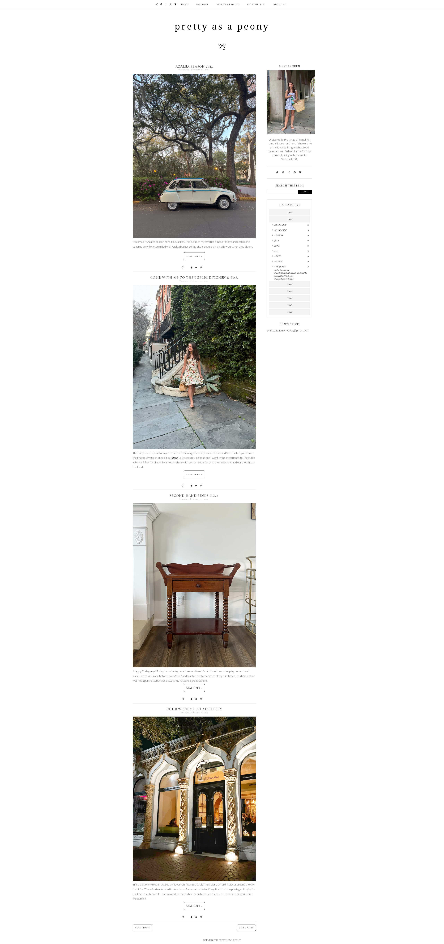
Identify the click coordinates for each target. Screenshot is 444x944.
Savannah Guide (228, 4)
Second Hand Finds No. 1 (194, 496)
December (280, 224)
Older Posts (246, 928)
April (277, 256)
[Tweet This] (195, 267)
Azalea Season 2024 (194, 66)
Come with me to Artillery (194, 709)
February (280, 266)
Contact (203, 4)
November (280, 230)
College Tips (256, 4)
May (276, 250)
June (277, 245)
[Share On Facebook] (190, 267)
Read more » (194, 256)
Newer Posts (142, 928)
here (174, 457)
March (278, 261)
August (278, 235)
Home (185, 4)
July (276, 240)
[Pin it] (200, 267)
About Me (280, 4)
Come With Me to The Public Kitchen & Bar (194, 278)
